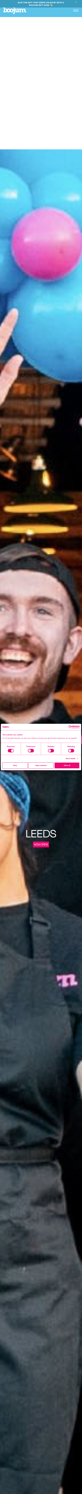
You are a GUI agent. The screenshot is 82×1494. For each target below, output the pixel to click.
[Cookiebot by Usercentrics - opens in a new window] (70, 727)
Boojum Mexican (14, 10)
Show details (70, 758)
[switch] (31, 750)
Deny (15, 765)
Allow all (67, 765)
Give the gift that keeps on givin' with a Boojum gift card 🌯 (41, 3)
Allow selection (41, 765)
